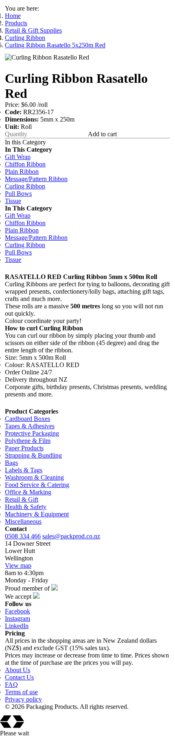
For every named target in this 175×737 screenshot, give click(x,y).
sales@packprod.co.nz (71, 536)
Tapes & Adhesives (30, 426)
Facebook (17, 611)
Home (13, 15)
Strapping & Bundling (33, 455)
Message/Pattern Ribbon (36, 178)
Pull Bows (18, 193)
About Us (17, 669)
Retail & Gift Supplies (33, 30)
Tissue (13, 200)
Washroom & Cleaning (34, 477)
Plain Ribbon (22, 171)
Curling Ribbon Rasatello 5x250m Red (55, 45)
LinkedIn (16, 625)
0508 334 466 (23, 536)
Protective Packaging (32, 433)
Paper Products (24, 448)
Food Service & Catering (37, 484)
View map (18, 565)
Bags (11, 462)
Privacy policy (23, 699)
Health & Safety (25, 506)
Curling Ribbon (25, 37)
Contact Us (19, 677)
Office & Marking (28, 492)
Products (16, 23)
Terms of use (21, 691)
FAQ (11, 684)
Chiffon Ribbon (25, 164)
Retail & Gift (21, 499)
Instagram (17, 618)
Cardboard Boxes (27, 418)
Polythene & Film (27, 440)
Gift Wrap (18, 156)
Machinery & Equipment (37, 514)
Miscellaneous (23, 521)
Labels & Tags (23, 470)
